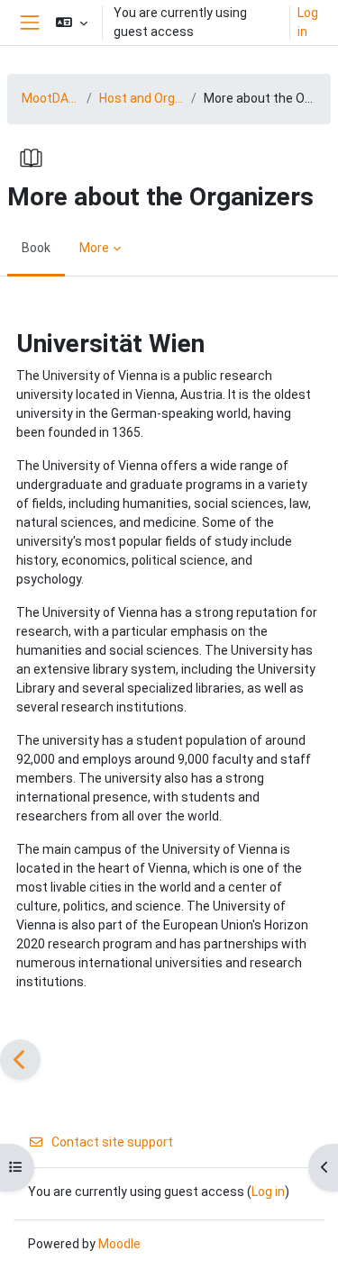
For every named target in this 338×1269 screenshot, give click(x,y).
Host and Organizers (141, 98)
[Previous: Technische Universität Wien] (20, 1059)
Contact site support (112, 1142)
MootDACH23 (50, 98)
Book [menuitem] (36, 247)
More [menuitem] (94, 247)
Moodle (119, 1244)
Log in (307, 22)
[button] (71, 22)
